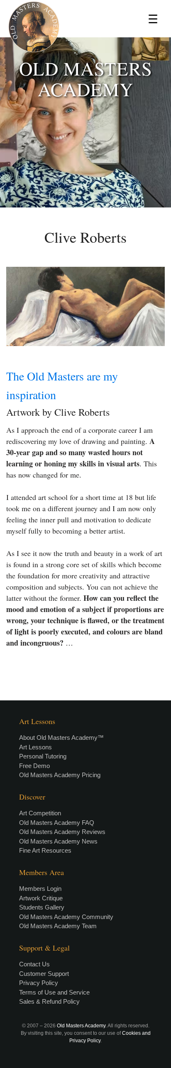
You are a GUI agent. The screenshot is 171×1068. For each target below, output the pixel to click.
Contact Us (34, 964)
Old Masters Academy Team (58, 925)
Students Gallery (41, 907)
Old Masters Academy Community (66, 916)
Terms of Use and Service (54, 992)
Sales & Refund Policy (49, 1001)
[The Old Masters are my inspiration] (85, 306)
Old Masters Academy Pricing (59, 774)
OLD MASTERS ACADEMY (85, 79)
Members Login (40, 888)
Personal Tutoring (42, 756)
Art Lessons (35, 747)
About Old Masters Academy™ (61, 737)
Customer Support (44, 973)
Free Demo (34, 765)
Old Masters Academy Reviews (62, 831)
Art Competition (40, 813)
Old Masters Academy (81, 1026)
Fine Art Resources (45, 850)
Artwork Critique (41, 898)
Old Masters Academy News (58, 841)
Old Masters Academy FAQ (56, 822)
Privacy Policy (38, 982)
